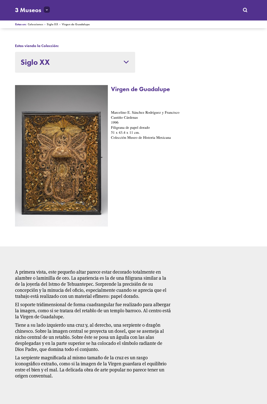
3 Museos (28, 10)
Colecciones (35, 24)
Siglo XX (52, 24)
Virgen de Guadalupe (76, 24)
